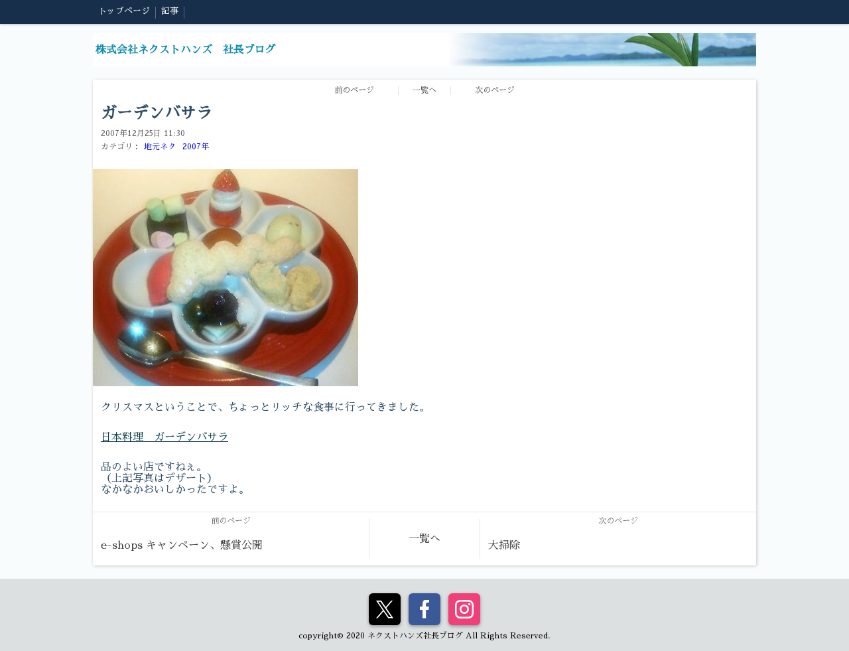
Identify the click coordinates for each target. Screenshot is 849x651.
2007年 (195, 147)
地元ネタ (160, 147)
